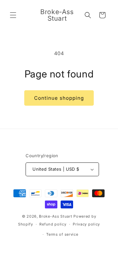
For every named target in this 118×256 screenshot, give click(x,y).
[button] (13, 15)
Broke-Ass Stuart (55, 216)
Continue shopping (59, 98)
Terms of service (62, 234)
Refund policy (52, 224)
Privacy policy (86, 224)
